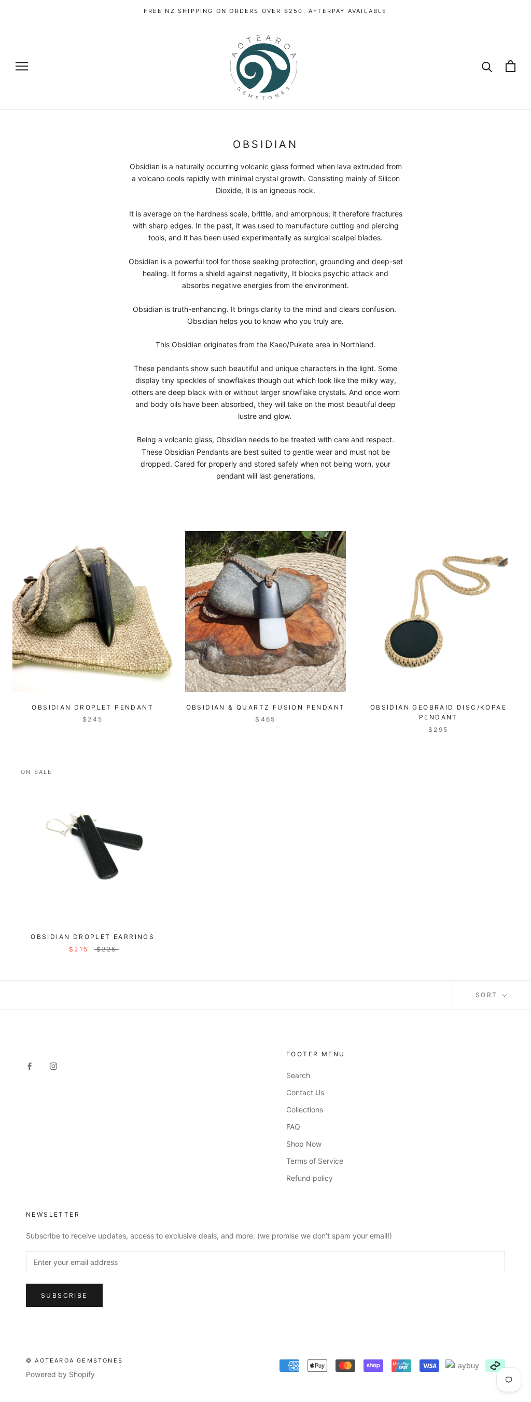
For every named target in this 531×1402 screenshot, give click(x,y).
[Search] (487, 66)
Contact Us (305, 1092)
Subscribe (64, 1295)
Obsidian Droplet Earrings (93, 937)
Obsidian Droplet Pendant (92, 707)
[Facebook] (29, 1065)
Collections (304, 1109)
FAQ (293, 1126)
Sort (488, 995)
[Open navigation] (22, 66)
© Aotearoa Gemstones (74, 1360)
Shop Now (304, 1143)
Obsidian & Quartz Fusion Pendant (265, 707)
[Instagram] (53, 1065)
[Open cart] (510, 66)
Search (298, 1075)
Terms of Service (314, 1160)
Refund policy (309, 1178)
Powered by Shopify (60, 1374)
